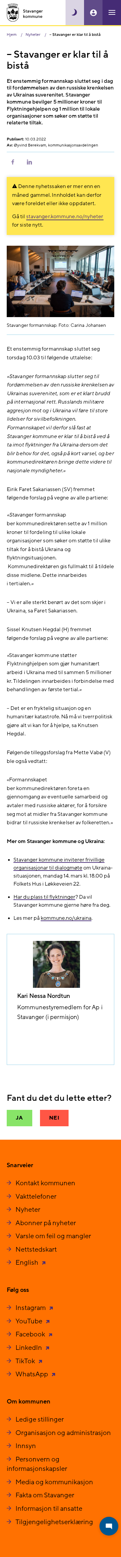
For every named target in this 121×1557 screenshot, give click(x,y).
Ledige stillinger (39, 1419)
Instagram (31, 1308)
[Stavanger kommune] (25, 12)
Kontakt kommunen (45, 1183)
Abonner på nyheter (45, 1223)
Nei (54, 1118)
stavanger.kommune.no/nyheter (65, 217)
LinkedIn (29, 1348)
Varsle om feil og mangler (53, 1236)
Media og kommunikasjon (54, 1482)
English (27, 1262)
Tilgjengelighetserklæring (54, 1522)
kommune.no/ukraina (66, 918)
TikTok (25, 1361)
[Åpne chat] (108, 1526)
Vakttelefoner (35, 1196)
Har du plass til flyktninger (44, 897)
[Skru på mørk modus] (75, 12)
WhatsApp (32, 1374)
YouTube (29, 1321)
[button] (13, 162)
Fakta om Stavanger (44, 1495)
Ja (19, 1118)
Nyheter (27, 1209)
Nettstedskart (36, 1249)
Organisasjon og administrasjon (63, 1433)
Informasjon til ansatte (48, 1508)
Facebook (30, 1334)
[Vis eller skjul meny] (112, 12)
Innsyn (25, 1446)
